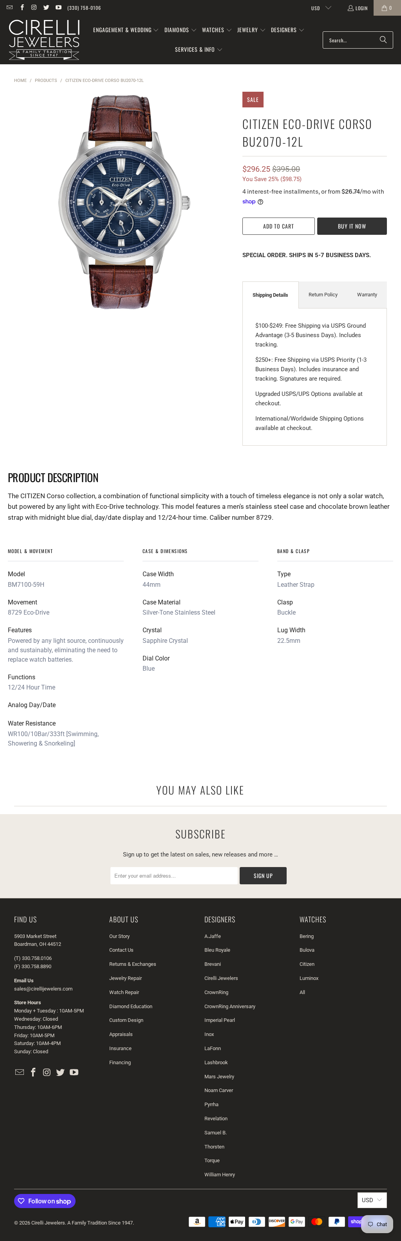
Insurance (120, 1048)
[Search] (383, 40)
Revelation (216, 1118)
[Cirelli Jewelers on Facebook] (21, 7)
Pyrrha (211, 1104)
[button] (126, 30)
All (302, 992)
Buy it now (352, 226)
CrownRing (216, 992)
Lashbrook (216, 1062)
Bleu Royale (217, 950)
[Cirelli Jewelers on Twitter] (46, 7)
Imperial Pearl (219, 1020)
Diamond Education (130, 1006)
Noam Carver (218, 1090)
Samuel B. (215, 1133)
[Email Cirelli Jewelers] (9, 7)
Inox (209, 1034)
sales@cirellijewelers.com (43, 989)
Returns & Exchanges (132, 964)
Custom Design (126, 1020)
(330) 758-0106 (84, 7)
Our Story (119, 936)
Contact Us (121, 950)
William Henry (219, 1174)
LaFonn (212, 1048)
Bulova (307, 950)
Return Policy (323, 295)
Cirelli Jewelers (221, 978)
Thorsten (214, 1147)
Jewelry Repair (125, 978)
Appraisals (121, 1034)
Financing (120, 1062)
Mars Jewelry (219, 1077)
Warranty (367, 295)
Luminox (309, 978)
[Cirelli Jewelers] (44, 40)
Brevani (212, 964)
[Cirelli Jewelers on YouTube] (58, 7)
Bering (307, 936)
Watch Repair (124, 992)
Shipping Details (270, 295)
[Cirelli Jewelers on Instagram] (34, 7)
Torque (212, 1160)
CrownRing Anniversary (229, 1006)
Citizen (307, 964)
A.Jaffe (212, 936)
